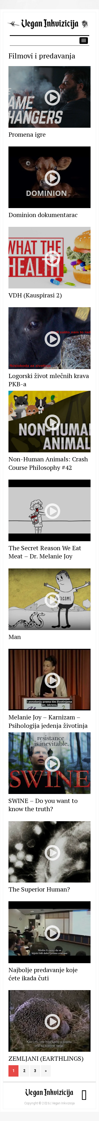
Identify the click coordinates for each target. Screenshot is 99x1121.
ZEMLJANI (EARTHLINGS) (46, 1058)
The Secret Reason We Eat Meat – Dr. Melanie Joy (44, 552)
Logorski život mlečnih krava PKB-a (48, 379)
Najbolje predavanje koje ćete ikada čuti (43, 974)
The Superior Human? (39, 889)
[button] (83, 40)
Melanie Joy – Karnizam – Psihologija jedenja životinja (48, 721)
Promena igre (27, 134)
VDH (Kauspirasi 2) (35, 295)
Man (14, 636)
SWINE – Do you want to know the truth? (43, 804)
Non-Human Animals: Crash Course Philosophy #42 (48, 463)
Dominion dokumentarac (43, 214)
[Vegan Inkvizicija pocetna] (49, 27)
